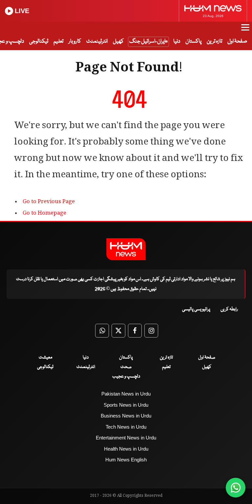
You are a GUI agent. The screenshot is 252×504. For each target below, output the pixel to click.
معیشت (45, 357)
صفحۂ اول (237, 41)
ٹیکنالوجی (38, 41)
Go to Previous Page (49, 202)
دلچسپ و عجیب (126, 376)
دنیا (176, 41)
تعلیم (58, 41)
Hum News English (126, 459)
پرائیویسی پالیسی (196, 309)
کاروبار (75, 41)
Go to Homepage (44, 213)
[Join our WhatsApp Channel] (235, 487)
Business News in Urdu (126, 415)
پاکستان (193, 41)
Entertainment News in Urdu (126, 437)
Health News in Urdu (126, 449)
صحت (126, 367)
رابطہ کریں (229, 309)
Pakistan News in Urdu (126, 394)
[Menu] (245, 30)
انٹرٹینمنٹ (97, 41)
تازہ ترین (214, 41)
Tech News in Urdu (126, 427)
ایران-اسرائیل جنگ (147, 41)
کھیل (118, 41)
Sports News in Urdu (126, 405)
